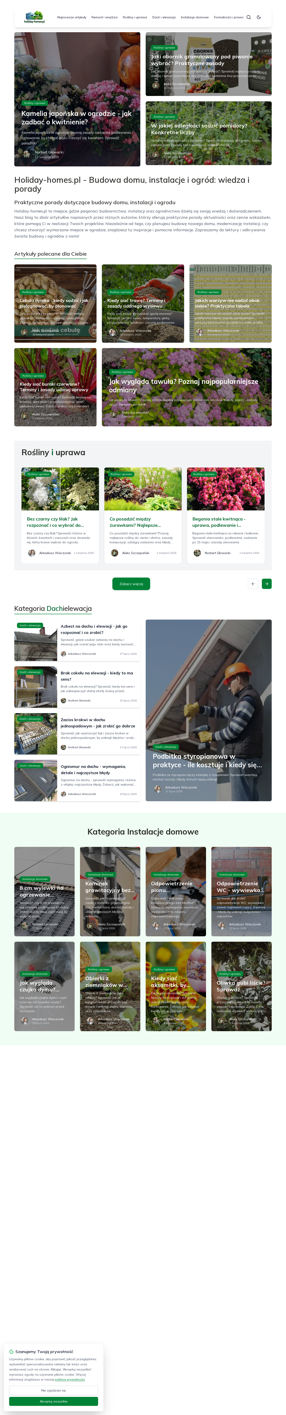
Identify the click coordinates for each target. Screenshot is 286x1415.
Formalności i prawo (229, 17)
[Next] (267, 584)
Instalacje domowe (195, 17)
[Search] (248, 17)
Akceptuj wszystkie (53, 1401)
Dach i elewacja (164, 17)
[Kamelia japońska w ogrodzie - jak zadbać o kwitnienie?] (77, 99)
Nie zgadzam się (53, 1390)
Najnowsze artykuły (71, 17)
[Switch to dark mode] (259, 17)
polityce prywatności (70, 1379)
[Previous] (253, 584)
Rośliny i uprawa (135, 17)
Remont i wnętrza (105, 17)
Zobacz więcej (131, 584)
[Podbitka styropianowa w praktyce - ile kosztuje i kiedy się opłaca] (209, 710)
